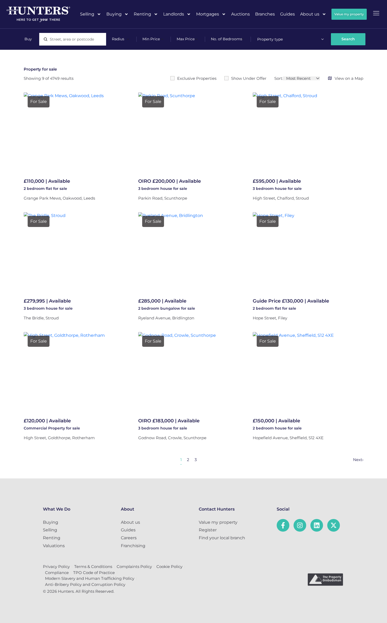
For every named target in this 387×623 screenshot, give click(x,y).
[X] (333, 525)
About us (309, 14)
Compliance (57, 572)
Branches (265, 14)
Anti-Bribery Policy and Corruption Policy (85, 584)
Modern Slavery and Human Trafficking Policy (89, 578)
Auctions (240, 14)
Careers (129, 537)
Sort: (278, 78)
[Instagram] (300, 525)
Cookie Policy (169, 566)
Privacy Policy (56, 566)
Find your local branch (222, 537)
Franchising (133, 545)
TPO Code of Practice (94, 572)
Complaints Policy (134, 566)
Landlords (173, 14)
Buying (114, 14)
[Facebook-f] (283, 525)
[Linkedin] (316, 525)
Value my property (218, 522)
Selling (87, 14)
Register (208, 529)
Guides (287, 14)
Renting (142, 14)
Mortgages (207, 14)
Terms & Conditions (93, 566)
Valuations (54, 545)
